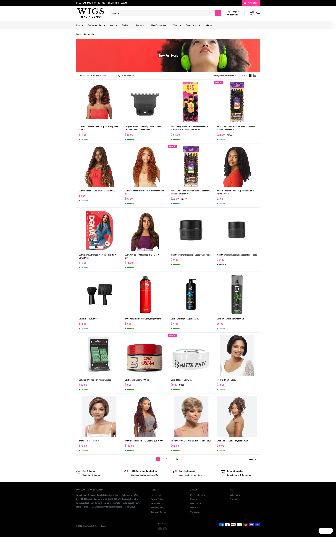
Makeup (208, 25)
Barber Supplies (95, 25)
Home (78, 34)
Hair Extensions (158, 25)
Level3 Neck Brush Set (88, 319)
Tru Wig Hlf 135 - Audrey (89, 441)
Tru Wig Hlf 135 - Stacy (226, 380)
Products (234, 499)
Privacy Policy (157, 494)
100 (176, 459)
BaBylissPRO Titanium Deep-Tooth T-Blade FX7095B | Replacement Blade (143, 128)
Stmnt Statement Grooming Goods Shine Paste (191, 255)
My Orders (195, 507)
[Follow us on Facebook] (160, 528)
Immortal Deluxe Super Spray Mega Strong (143, 319)
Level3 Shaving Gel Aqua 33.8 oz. (185, 319)
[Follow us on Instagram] (165, 528)
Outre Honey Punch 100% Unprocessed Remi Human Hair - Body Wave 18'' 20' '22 (190, 128)
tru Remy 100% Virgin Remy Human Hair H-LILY (191, 441)
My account (232, 14)
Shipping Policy (158, 507)
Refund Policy (157, 503)
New (78, 25)
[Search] (218, 13)
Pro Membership (197, 494)
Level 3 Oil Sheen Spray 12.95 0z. (230, 319)
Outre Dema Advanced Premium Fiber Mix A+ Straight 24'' (98, 256)
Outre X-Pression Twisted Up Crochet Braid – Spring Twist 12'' (236, 192)
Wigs (112, 25)
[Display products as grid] (250, 75)
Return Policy (157, 499)
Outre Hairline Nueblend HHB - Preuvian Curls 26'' (144, 192)
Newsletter (253, 3)
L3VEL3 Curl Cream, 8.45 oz (137, 380)
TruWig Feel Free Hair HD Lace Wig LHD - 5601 (144, 441)
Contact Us (195, 512)
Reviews (194, 499)
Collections (235, 494)
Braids (125, 25)
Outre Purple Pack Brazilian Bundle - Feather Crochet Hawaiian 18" (236, 128)
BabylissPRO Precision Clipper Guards (95, 380)
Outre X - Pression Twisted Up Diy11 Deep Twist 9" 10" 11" (99, 128)
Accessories (191, 25)
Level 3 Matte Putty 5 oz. (181, 380)
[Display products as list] (254, 75)
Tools (175, 25)
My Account (195, 503)
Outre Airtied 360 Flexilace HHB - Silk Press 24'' (143, 256)
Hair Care (139, 25)
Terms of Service (158, 512)
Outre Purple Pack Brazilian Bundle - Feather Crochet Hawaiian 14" (190, 192)
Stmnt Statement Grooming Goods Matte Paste (237, 255)
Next (251, 459)
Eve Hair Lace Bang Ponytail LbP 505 (232, 441)
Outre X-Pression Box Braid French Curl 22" (97, 190)
